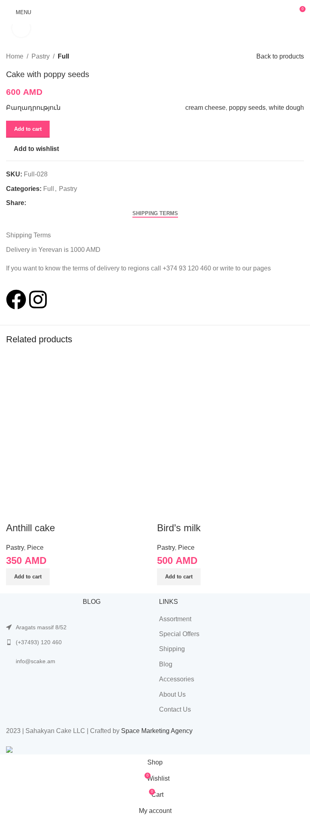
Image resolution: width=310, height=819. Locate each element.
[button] (28, 576)
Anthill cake (30, 527)
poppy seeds (247, 107)
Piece (35, 547)
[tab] (155, 213)
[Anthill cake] (79, 426)
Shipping (172, 648)
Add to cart (28, 129)
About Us (172, 694)
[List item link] (40, 642)
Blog (165, 664)
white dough (286, 107)
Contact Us (175, 709)
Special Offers (179, 633)
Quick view (16, 511)
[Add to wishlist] (38, 511)
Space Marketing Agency (157, 730)
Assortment (175, 619)
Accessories (176, 679)
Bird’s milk (179, 527)
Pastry (40, 56)
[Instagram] (38, 299)
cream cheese (205, 107)
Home (14, 56)
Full (63, 56)
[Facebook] (16, 299)
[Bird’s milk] (230, 426)
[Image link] (40, 605)
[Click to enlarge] (21, 28)
